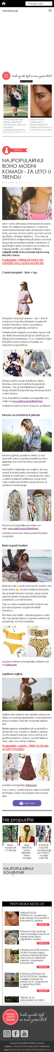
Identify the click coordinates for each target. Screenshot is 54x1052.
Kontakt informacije (23, 1046)
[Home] (25, 1017)
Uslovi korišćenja (42, 1046)
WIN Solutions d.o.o (41, 1049)
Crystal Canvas (17, 1049)
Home (3, 3)
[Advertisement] (27, 43)
